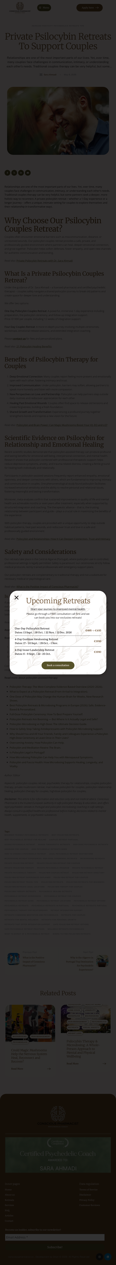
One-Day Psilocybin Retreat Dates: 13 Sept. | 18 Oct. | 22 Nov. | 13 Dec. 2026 (43, 630)
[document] (58, 632)
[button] (16, 597)
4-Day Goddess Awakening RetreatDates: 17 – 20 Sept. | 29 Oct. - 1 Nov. (36, 641)
